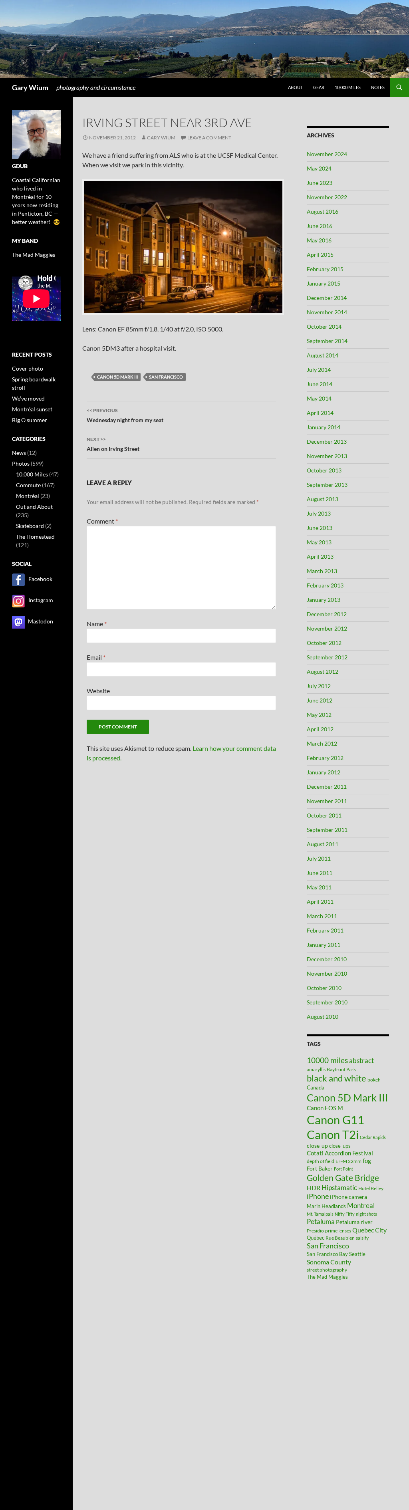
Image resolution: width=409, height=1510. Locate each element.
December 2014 (327, 297)
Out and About (34, 506)
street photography (327, 1270)
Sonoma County (329, 1262)
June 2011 (319, 872)
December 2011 (327, 786)
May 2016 (319, 240)
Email (96, 657)
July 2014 (319, 369)
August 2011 (322, 844)
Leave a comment (209, 138)
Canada (315, 1087)
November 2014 (327, 312)
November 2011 (327, 801)
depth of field (320, 1161)
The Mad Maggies (327, 1277)
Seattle (357, 1254)
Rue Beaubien (340, 1238)
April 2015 (320, 254)
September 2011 (327, 829)
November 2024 (327, 154)
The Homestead (35, 536)
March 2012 (322, 743)
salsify (362, 1237)
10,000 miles (348, 87)
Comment (102, 521)
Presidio (315, 1230)
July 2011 (319, 858)
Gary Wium (30, 87)
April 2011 (320, 901)
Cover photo (27, 368)
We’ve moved (28, 398)
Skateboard (30, 525)
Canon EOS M (325, 1107)
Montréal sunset (32, 409)
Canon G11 (335, 1120)
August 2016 (322, 211)
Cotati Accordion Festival (340, 1153)
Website (98, 690)
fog (367, 1160)
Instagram (40, 600)
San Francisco (166, 376)
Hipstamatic (339, 1187)
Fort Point (343, 1168)
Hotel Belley (370, 1188)
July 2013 (319, 513)
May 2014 (319, 398)
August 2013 (322, 499)
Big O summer (29, 420)
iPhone (318, 1196)
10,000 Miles (32, 474)
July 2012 (319, 686)
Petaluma (321, 1221)
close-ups (340, 1146)
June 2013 (319, 527)
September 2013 (327, 484)
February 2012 (325, 757)
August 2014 (322, 355)
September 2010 (327, 1002)
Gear (318, 87)
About (295, 87)
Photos (21, 463)
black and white (336, 1078)
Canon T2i (333, 1134)
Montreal (361, 1205)
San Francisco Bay (327, 1254)
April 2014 (320, 412)
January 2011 (323, 944)
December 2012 (327, 614)
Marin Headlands (326, 1206)
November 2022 (327, 197)
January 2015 (323, 283)
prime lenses (338, 1230)
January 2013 (323, 599)
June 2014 (319, 384)
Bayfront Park (341, 1069)
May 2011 (319, 887)
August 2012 (322, 671)
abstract (361, 1060)
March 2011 (322, 916)
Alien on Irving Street (113, 444)
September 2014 (327, 340)
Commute (28, 485)
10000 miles (327, 1060)
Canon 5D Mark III (117, 376)
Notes (378, 87)
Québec (315, 1237)
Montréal (27, 495)
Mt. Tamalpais (320, 1213)
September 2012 (327, 657)
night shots (366, 1213)
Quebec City (369, 1230)
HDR (313, 1187)
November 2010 (327, 973)
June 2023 (319, 182)
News (19, 452)
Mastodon (40, 621)
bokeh (374, 1080)
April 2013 (320, 556)
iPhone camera (348, 1196)
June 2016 (319, 225)
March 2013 (322, 570)
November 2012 (327, 628)
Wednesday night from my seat (125, 415)
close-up (317, 1145)
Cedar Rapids (373, 1137)
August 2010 (322, 1016)
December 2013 (327, 441)
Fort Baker (320, 1168)
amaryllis (316, 1069)
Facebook (40, 578)
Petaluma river (354, 1221)
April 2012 (320, 729)
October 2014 (324, 326)
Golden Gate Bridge (343, 1178)
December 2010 (327, 959)
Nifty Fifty (345, 1213)
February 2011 (325, 930)
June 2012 (319, 700)
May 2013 (319, 542)
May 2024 (319, 168)
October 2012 (324, 642)
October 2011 (324, 815)
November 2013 (327, 455)
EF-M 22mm (348, 1161)
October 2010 (324, 987)
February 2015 (325, 269)
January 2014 (323, 427)
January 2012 (323, 772)
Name (97, 623)
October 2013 (324, 470)
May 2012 (319, 714)
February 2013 (325, 585)
